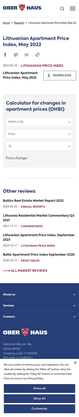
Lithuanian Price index (38, 246)
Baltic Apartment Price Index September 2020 (39, 254)
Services (8, 305)
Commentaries (32, 226)
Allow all (39, 388)
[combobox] (39, 121)
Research (19, 23)
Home (6, 23)
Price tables (30, 261)
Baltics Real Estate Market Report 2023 (33, 200)
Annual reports (33, 207)
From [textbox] (11, 134)
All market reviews (28, 270)
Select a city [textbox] (15, 121)
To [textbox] (10, 146)
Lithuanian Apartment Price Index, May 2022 (20, 75)
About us (9, 294)
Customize (39, 408)
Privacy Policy (35, 378)
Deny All (39, 398)
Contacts (9, 316)
